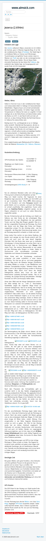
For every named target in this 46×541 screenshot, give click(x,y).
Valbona (33, 62)
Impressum (5, 529)
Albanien (15, 41)
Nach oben (40, 537)
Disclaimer (5, 531)
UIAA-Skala (21, 185)
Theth (14, 58)
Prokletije (26, 52)
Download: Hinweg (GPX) (15, 513)
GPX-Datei (19, 503)
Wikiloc (27, 501)
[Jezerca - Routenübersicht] (23, 81)
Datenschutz (6, 533)
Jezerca (8, 41)
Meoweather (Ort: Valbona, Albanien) (28, 144)
